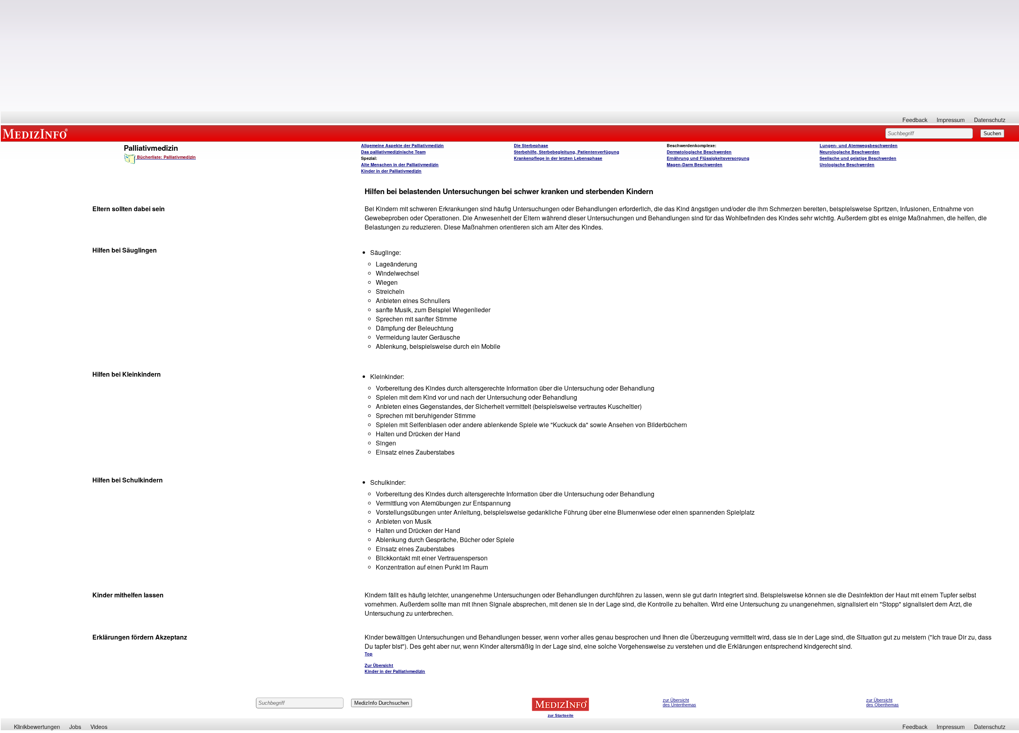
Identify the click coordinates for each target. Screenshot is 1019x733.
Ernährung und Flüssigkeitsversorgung (708, 158)
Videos (98, 727)
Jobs (75, 727)
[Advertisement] (510, 55)
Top (369, 654)
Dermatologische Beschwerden (699, 152)
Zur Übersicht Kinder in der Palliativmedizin (395, 668)
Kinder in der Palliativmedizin (391, 171)
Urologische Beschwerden (847, 164)
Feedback (914, 120)
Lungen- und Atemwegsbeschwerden (859, 145)
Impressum (951, 120)
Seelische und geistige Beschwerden (858, 158)
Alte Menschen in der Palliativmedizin (400, 164)
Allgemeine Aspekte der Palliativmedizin (402, 145)
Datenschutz (989, 120)
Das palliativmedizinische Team (393, 152)
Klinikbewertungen (37, 727)
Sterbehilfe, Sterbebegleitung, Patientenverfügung (566, 152)
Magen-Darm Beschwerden (694, 164)
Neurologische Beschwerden (850, 152)
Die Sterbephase (531, 145)
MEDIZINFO (36, 133)
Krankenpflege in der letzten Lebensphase (558, 158)
